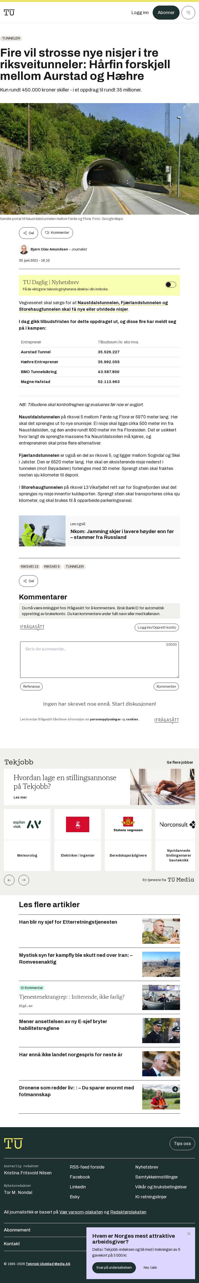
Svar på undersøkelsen (114, 1267)
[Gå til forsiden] (9, 12)
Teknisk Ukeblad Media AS (48, 1264)
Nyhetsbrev (146, 1167)
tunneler (11, 38)
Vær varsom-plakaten (81, 1212)
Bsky (75, 1196)
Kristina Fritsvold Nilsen (28, 1172)
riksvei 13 (29, 566)
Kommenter (60, 232)
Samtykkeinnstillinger (156, 1177)
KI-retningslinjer (151, 1196)
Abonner (166, 12)
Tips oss (182, 1143)
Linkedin (78, 1187)
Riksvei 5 (52, 566)
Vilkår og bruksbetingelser (161, 1187)
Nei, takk (150, 1267)
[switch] (171, 284)
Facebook (80, 1177)
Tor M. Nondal (18, 1192)
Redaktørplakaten (128, 1212)
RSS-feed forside (87, 1167)
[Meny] (188, 12)
